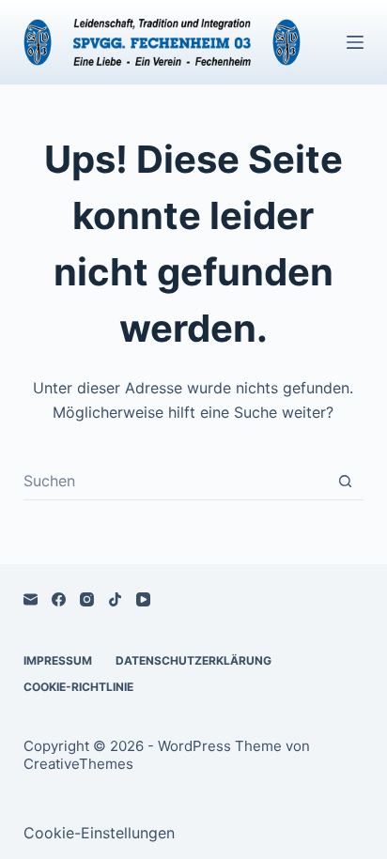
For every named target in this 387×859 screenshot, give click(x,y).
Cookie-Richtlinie (78, 687)
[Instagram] (87, 599)
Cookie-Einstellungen (99, 832)
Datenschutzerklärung (193, 660)
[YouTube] (143, 599)
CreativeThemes (78, 764)
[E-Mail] (30, 599)
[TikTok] (115, 599)
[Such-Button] (345, 481)
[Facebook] (59, 599)
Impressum (57, 660)
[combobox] (175, 480)
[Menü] (355, 42)
